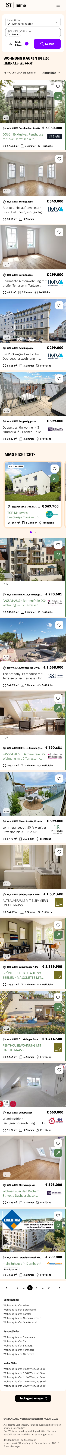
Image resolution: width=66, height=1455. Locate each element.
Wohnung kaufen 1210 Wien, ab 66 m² (25, 1381)
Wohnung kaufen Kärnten (18, 1313)
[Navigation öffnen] (58, 5)
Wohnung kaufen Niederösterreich (22, 1318)
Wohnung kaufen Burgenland (20, 1309)
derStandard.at (28, 1440)
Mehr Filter (21, 44)
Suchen (49, 43)
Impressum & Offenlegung (17, 1443)
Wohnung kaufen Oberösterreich (21, 1322)
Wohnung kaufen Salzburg (18, 1345)
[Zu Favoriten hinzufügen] (58, 86)
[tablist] (33, 532)
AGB (54, 1443)
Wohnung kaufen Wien (16, 1305)
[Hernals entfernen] (9, 34)
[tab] (31, 532)
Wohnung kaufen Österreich (19, 1354)
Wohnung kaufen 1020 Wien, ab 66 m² (25, 1385)
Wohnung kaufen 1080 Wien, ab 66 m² (25, 1368)
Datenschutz (41, 1443)
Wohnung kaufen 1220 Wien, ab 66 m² (25, 1373)
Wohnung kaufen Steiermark (19, 1337)
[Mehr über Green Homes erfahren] (58, 96)
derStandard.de (11, 1440)
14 (49, 1287)
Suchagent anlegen (31, 1398)
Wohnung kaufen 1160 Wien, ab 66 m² (25, 1377)
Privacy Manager (12, 1446)
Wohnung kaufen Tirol (16, 1341)
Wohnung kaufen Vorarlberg (19, 1349)
